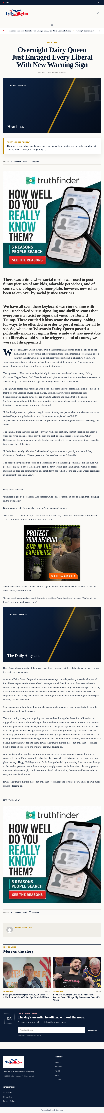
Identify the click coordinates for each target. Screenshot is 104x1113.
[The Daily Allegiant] (16, 13)
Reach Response (56, 1110)
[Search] (98, 13)
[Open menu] (52, 24)
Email (25, 161)
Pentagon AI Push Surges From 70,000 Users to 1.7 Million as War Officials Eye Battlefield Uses (26, 996)
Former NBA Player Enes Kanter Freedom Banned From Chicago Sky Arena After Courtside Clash (76, 997)
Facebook (17, 161)
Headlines (52, 42)
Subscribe (92, 1030)
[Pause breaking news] (98, 31)
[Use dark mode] (99, 2)
